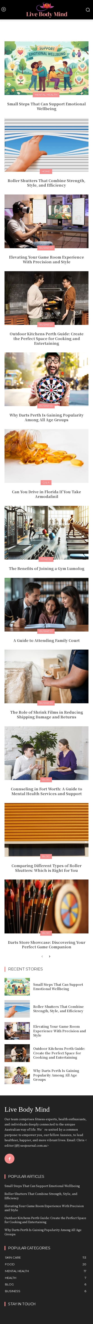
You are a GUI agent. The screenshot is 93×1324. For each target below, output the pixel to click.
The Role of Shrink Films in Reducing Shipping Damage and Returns (46, 715)
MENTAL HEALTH (46, 94)
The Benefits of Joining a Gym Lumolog (46, 568)
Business (46, 248)
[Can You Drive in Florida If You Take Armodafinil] (46, 456)
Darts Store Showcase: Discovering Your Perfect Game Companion (46, 945)
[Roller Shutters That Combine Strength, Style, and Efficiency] (46, 145)
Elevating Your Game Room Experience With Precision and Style (46, 259)
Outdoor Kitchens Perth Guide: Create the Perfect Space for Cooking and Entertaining (47, 338)
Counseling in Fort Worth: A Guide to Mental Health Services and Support (46, 791)
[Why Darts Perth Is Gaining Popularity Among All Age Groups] (46, 379)
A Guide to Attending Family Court (46, 640)
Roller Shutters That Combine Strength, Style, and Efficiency (46, 183)
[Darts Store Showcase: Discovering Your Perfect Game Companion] (46, 906)
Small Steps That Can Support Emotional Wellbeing (46, 106)
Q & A (46, 482)
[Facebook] (9, 1159)
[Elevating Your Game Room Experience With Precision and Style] (46, 221)
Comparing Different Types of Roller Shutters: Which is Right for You (46, 868)
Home (46, 171)
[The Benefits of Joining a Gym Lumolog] (46, 533)
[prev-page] (42, 957)
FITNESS (46, 559)
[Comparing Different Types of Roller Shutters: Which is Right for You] (46, 830)
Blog (46, 779)
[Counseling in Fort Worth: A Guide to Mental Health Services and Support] (46, 753)
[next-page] (49, 957)
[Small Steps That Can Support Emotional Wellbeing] (46, 68)
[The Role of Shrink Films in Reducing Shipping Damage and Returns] (46, 676)
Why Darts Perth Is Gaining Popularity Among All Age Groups (46, 417)
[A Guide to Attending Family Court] (46, 605)
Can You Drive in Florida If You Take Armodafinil (46, 494)
